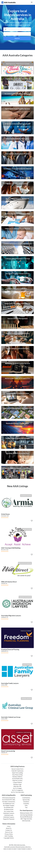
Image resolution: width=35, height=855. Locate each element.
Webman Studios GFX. (26, 813)
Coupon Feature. (17, 782)
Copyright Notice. (9, 838)
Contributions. (26, 797)
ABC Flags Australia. (26, 818)
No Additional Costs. (9, 803)
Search (17, 38)
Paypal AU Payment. (8, 819)
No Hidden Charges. (8, 805)
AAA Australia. (26, 820)
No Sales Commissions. (8, 801)
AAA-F (15, 849)
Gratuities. (26, 803)
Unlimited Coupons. (8, 817)
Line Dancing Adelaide (26, 815)
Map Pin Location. (17, 780)
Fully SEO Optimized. (17, 771)
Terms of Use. (9, 832)
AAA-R (20, 849)
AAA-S (25, 849)
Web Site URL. (18, 786)
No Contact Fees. (9, 811)
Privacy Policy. (9, 834)
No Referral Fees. (9, 809)
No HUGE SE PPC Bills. (8, 799)
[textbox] (17, 34)
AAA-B (10, 849)
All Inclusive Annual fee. (8, 797)
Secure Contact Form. (18, 769)
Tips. (26, 807)
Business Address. (18, 776)
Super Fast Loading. (17, 773)
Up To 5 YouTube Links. (17, 792)
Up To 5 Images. (17, 788)
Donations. (26, 801)
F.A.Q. (8, 826)
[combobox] (17, 34)
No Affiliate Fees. (9, 807)
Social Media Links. (17, 778)
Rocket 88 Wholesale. (26, 817)
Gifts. (26, 805)
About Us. (9, 828)
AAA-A (6, 849)
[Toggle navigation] (32, 2)
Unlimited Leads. (8, 815)
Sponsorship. (26, 799)
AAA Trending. (9, 836)
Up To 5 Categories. (17, 790)
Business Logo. (17, 784)
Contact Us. (8, 830)
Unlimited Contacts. (8, 813)
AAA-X (30, 849)
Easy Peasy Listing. (17, 774)
